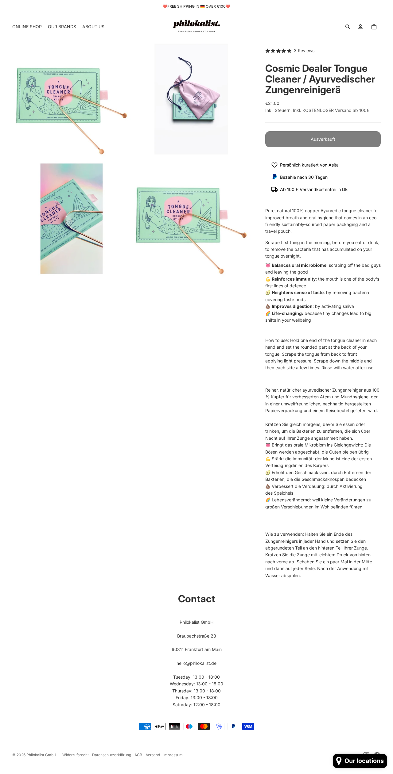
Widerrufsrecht (75, 755)
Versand (153, 755)
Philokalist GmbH (41, 755)
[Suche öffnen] (347, 26)
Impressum (173, 755)
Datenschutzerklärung (111, 755)
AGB (138, 755)
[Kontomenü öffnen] (360, 26)
